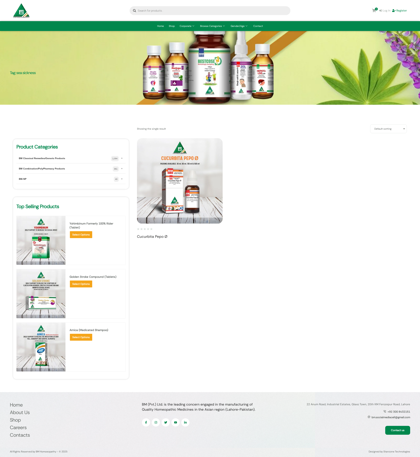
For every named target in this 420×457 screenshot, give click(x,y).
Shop (172, 26)
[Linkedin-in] (185, 422)
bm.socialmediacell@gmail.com (391, 417)
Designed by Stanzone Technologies (389, 451)
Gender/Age (238, 26)
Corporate (185, 26)
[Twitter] (166, 422)
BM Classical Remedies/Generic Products (42, 158)
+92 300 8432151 (399, 411)
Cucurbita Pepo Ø (152, 236)
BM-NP (22, 179)
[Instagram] (156, 422)
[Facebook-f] (146, 422)
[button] (411, 443)
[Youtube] (175, 422)
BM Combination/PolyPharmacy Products (42, 168)
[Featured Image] (180, 181)
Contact (258, 26)
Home (160, 26)
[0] (374, 10)
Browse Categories (211, 26)
